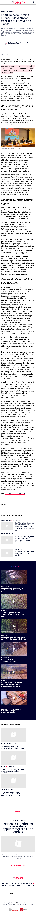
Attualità (4, 789)
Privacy (13, 903)
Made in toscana (6, 885)
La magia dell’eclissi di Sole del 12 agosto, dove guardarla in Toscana (13, 771)
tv (33, 885)
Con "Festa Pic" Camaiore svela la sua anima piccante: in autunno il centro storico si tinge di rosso (24, 526)
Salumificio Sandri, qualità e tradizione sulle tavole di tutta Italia (12, 590)
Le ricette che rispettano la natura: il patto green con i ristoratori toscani (11, 711)
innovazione (30, 883)
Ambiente (3, 766)
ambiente (5, 883)
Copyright (11, 904)
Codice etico (27, 903)
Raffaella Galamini (14, 43)
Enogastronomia (7, 12)
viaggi (30, 885)
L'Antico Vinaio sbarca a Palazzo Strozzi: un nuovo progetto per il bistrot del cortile (24, 552)
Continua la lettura (18, 865)
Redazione (15, 534)
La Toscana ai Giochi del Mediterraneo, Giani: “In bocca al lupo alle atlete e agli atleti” (13, 794)
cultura (11, 883)
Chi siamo (18, 904)
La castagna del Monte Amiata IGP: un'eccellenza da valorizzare (13, 638)
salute (19, 885)
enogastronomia (20, 883)
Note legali (7, 903)
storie (25, 885)
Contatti (24, 904)
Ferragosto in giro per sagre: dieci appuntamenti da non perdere (18, 827)
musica (14, 885)
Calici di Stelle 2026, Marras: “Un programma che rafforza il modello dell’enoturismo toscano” (13, 685)
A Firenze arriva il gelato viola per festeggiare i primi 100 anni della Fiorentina (24, 539)
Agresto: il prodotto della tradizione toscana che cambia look (13, 614)
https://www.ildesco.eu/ (15, 494)
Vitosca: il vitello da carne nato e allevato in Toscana (13, 661)
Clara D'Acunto (16, 520)
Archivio (30, 904)
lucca (11, 504)
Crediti (5, 904)
